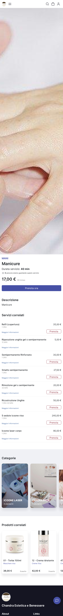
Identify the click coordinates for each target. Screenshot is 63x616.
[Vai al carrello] (53, 4)
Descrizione (10, 300)
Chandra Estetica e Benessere (23, 605)
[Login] (58, 4)
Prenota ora (31, 288)
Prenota (54, 331)
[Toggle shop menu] (10, 4)
